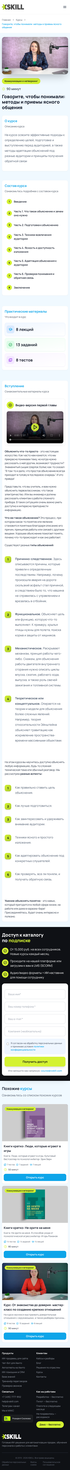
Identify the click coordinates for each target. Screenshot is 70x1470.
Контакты (41, 1376)
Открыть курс (35, 1177)
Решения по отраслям (48, 1367)
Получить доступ (35, 1062)
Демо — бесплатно (50, 1424)
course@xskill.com (51, 1070)
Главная (6, 19)
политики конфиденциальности (27, 1048)
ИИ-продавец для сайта (15, 1358)
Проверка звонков (12, 1385)
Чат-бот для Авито (12, 1362)
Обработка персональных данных (14, 1463)
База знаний (8, 1376)
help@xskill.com (10, 1401)
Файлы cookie (33, 1463)
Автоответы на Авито (13, 1367)
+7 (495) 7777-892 (11, 1396)
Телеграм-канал (11, 1405)
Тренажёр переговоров (14, 1381)
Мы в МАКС (8, 1410)
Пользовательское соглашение (51, 1463)
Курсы (19, 19)
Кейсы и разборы (45, 1358)
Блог (38, 1362)
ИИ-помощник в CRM (13, 1372)
